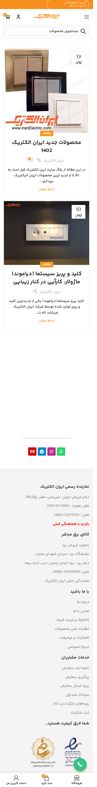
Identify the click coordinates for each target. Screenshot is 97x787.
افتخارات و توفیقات (74, 638)
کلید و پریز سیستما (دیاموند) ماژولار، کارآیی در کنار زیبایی (47, 278)
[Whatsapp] (61, 451)
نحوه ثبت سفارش (75, 668)
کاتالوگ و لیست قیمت (72, 620)
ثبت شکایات (80, 713)
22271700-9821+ (66, 515)
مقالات (47, 133)
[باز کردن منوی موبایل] (86, 17)
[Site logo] (46, 17)
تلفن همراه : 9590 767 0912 (68, 506)
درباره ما (83, 602)
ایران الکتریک (53, 161)
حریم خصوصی (78, 647)
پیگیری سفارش (77, 677)
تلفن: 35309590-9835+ (70, 572)
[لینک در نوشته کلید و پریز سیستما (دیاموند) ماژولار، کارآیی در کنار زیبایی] (46, 233)
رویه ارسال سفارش (74, 686)
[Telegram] (42, 451)
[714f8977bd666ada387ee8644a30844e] (32, 451)
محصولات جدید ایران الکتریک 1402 (46, 146)
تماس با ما (81, 611)
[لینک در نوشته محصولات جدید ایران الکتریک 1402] (46, 91)
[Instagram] (51, 451)
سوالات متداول (77, 695)
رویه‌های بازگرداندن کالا (71, 704)
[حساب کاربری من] (18, 17)
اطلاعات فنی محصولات (72, 629)
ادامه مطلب (47, 189)
